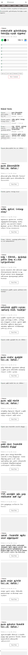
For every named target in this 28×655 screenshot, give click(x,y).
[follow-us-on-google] (25, 40)
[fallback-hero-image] (6, 115)
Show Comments (14, 77)
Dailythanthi (15, 73)
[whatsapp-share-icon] (2, 41)
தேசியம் (9, 5)
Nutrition (20, 73)
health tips (3, 73)
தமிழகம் (3, 5)
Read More (14, 184)
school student (9, 73)
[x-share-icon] (5, 41)
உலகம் (14, 5)
